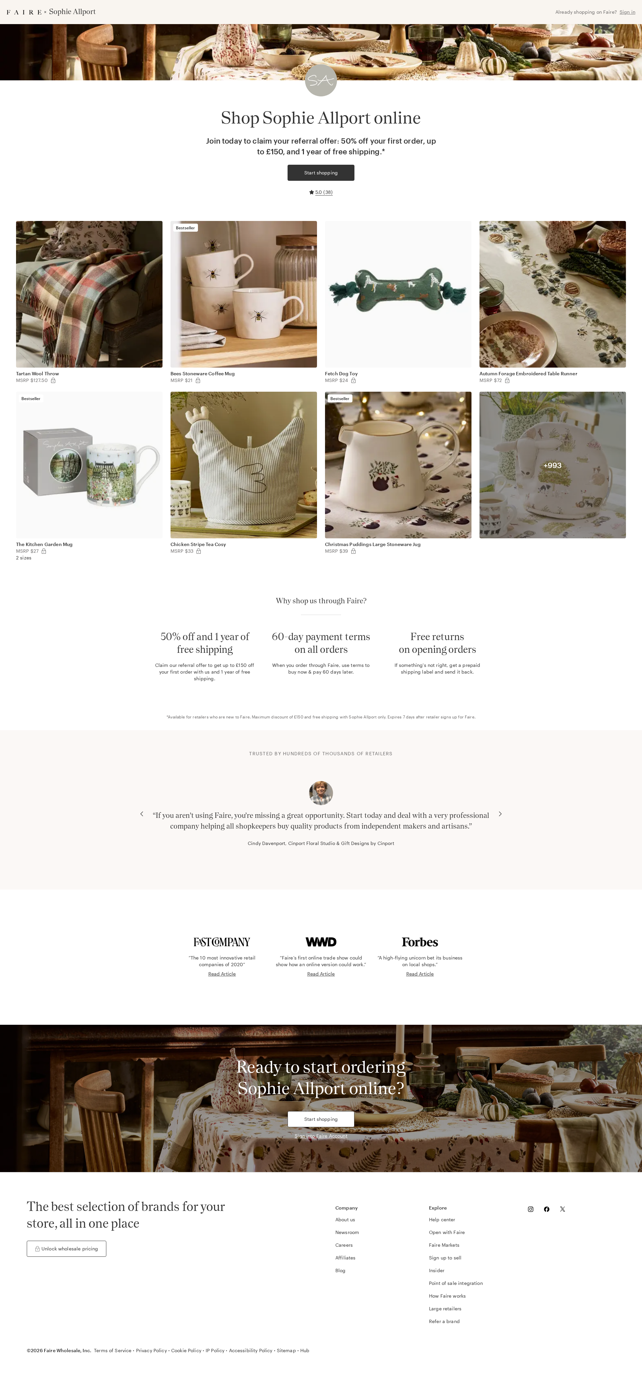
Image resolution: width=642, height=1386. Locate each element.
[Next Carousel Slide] (500, 814)
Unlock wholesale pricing (69, 1248)
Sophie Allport (363, 716)
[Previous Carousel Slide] (142, 814)
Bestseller (185, 227)
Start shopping (321, 172)
